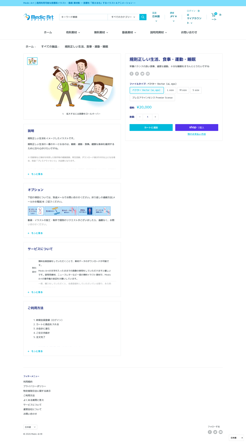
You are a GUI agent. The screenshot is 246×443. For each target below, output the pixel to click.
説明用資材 (157, 32)
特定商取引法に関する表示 (37, 390)
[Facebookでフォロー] (210, 432)
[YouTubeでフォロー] (221, 432)
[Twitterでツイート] (142, 74)
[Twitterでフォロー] (215, 432)
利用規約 (27, 381)
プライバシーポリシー (34, 386)
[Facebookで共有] (132, 74)
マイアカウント (194, 20)
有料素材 (71, 32)
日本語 (28, 427)
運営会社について (32, 409)
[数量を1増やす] (155, 117)
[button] (236, 438)
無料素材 (99, 32)
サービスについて (32, 404)
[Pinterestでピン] (137, 74)
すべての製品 (49, 46)
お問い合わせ (189, 32)
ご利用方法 (29, 395)
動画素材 (127, 32)
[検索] (142, 17)
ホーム (48, 32)
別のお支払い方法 (197, 133)
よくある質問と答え (33, 400)
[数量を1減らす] (140, 117)
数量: (132, 116)
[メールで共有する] (148, 74)
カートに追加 (151, 127)
